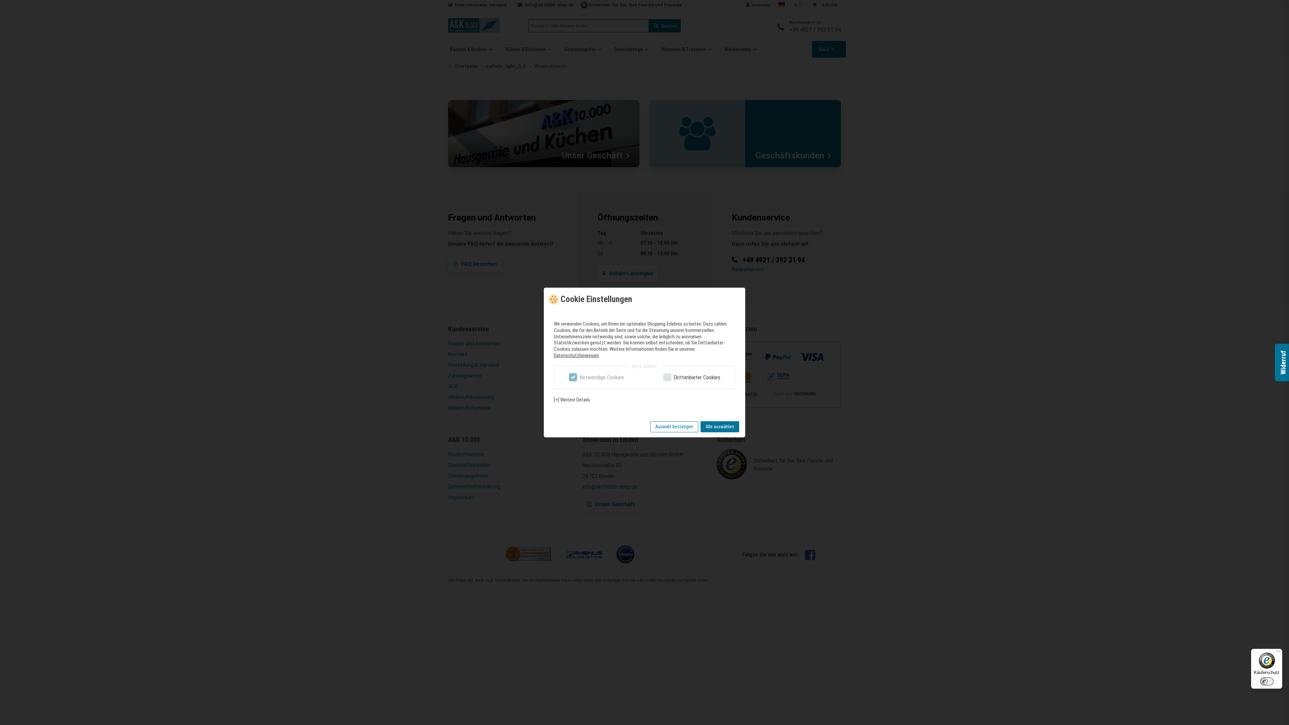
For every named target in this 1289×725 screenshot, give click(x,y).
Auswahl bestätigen (674, 426)
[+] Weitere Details (572, 400)
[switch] (1267, 681)
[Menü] (1278, 653)
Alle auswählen (720, 426)
